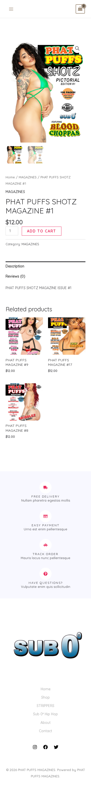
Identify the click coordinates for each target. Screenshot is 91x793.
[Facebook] (45, 747)
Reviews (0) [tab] (15, 276)
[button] (77, 48)
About (45, 722)
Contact (45, 731)
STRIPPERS (45, 705)
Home (10, 177)
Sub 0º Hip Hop (45, 714)
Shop (45, 697)
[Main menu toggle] (11, 9)
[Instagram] (35, 747)
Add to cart (41, 231)
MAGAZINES (28, 177)
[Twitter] (56, 747)
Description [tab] (15, 266)
